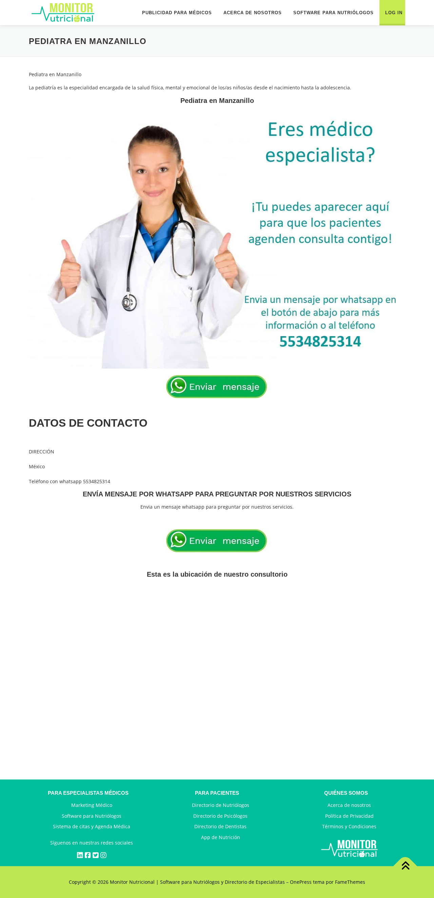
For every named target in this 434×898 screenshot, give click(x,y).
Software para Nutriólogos (91, 816)
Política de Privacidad (349, 816)
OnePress (301, 882)
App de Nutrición (220, 837)
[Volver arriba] (405, 866)
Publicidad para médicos (177, 12)
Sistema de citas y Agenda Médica (91, 826)
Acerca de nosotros (349, 805)
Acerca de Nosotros (252, 12)
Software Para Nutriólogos (333, 12)
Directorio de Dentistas (220, 826)
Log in (393, 12)
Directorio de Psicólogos (220, 816)
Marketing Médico (91, 805)
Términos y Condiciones (349, 826)
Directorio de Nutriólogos (220, 805)
